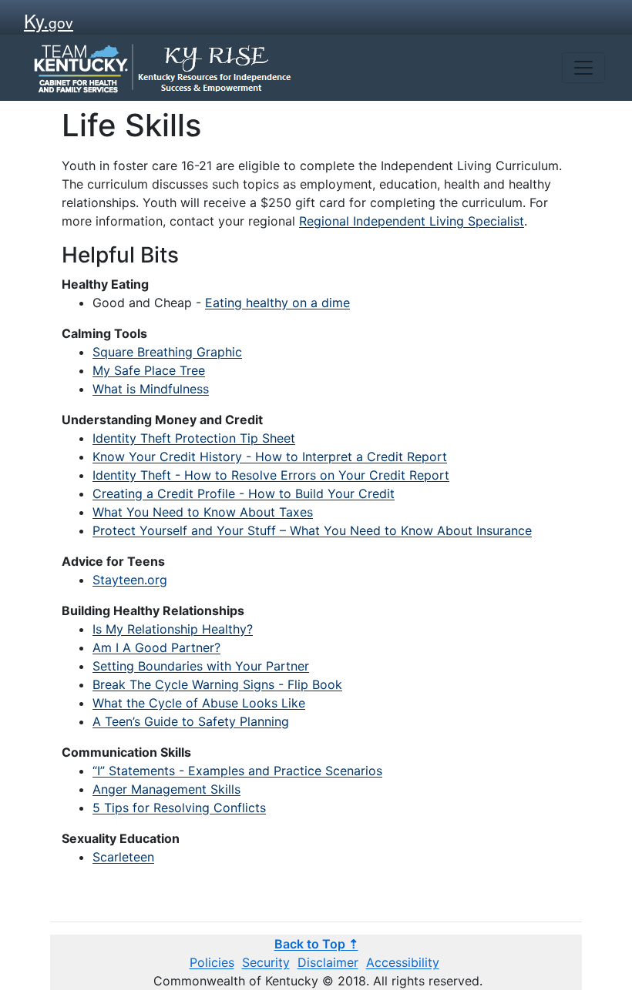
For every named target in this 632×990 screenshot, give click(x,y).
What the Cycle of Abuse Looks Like (198, 703)
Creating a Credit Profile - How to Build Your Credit (243, 493)
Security (266, 962)
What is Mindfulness (150, 388)
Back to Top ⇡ (316, 944)
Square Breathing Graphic (167, 352)
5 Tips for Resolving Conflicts (179, 807)
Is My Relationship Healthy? (172, 629)
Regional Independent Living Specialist (411, 221)
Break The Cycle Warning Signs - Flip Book (217, 684)
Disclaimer (328, 962)
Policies (212, 962)
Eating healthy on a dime (277, 302)
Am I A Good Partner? (156, 647)
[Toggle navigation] (583, 67)
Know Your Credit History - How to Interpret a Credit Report (269, 456)
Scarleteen (123, 857)
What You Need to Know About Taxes (202, 512)
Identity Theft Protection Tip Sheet (193, 438)
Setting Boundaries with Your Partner (200, 666)
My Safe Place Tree (148, 370)
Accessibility (402, 962)
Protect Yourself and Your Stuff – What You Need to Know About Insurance (312, 530)
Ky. (48, 20)
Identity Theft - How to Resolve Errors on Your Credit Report (270, 475)
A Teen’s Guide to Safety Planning (190, 721)
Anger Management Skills (166, 789)
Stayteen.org (129, 579)
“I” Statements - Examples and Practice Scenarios (237, 770)
